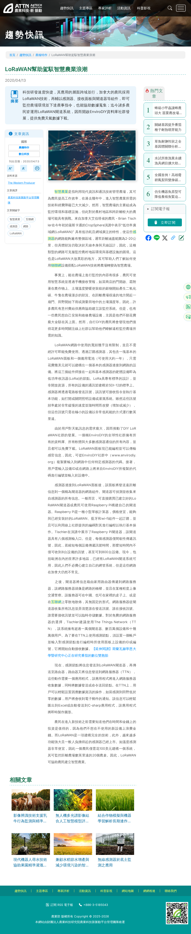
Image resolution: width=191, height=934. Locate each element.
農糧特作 (41, 55)
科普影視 (144, 8)
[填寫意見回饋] (181, 238)
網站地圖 (128, 891)
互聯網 (30, 219)
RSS (60, 905)
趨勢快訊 (66, 8)
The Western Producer (21, 182)
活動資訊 (124, 8)
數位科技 (24, 154)
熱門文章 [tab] (156, 93)
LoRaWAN (16, 233)
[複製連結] (173, 238)
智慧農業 (15, 219)
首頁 (12, 55)
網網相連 (149, 891)
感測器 (14, 226)
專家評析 (105, 8)
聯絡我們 (171, 891)
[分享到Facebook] (148, 238)
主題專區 (86, 8)
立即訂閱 (167, 222)
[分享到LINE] (157, 238)
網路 (25, 226)
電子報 (68, 905)
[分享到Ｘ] (165, 238)
